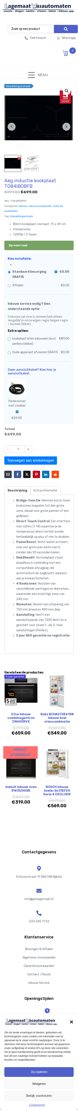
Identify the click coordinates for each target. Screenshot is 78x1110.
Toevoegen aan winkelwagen (30, 460)
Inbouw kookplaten (40, 206)
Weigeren (39, 1084)
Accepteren (39, 1072)
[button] (71, 1022)
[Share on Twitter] (27, 474)
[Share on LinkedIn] (45, 474)
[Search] (66, 29)
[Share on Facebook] (17, 474)
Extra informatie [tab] (45, 490)
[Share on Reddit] (55, 474)
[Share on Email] (8, 474)
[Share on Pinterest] (36, 474)
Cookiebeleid (37, 1105)
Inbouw (23, 206)
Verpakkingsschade (21, 216)
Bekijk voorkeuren (39, 1095)
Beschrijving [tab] (17, 490)
